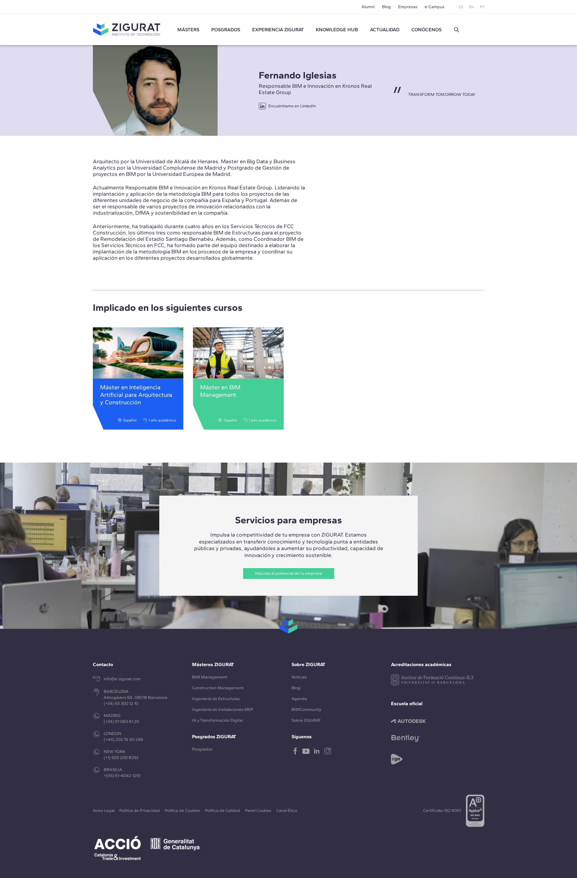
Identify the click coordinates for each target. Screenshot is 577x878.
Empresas (407, 6)
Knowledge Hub (337, 29)
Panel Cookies (258, 810)
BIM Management (209, 677)
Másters (188, 29)
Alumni (368, 6)
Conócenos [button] (426, 29)
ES (461, 7)
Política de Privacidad (139, 810)
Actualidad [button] (384, 29)
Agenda (299, 698)
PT (482, 7)
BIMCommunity (306, 709)
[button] (456, 30)
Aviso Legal (103, 810)
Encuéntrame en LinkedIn (292, 106)
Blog (386, 6)
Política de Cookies (182, 810)
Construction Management (217, 687)
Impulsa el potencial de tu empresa (288, 573)
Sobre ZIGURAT (306, 720)
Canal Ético (286, 810)
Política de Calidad (222, 810)
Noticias (299, 677)
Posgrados (225, 29)
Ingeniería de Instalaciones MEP (222, 709)
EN (471, 7)
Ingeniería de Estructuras (216, 698)
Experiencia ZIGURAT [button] (278, 29)
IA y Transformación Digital (217, 720)
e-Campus (434, 6)
